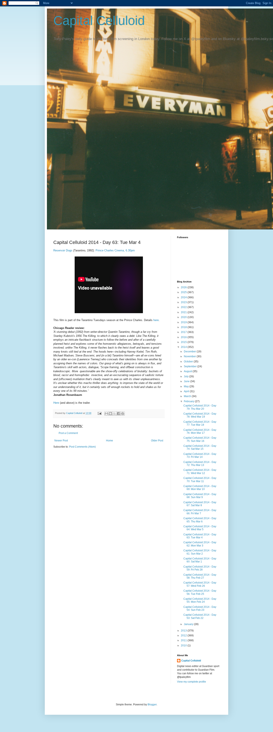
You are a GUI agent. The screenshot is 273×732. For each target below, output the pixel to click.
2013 (184, 630)
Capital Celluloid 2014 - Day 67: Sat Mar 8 (199, 504)
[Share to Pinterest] (123, 413)
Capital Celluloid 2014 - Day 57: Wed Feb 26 (199, 584)
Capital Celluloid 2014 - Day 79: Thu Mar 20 (199, 407)
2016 (184, 337)
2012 (184, 635)
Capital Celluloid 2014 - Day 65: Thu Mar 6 (199, 520)
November (190, 356)
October (189, 361)
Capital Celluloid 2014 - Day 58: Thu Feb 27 (199, 576)
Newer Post (61, 440)
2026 (184, 287)
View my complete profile (191, 681)
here (156, 320)
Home (109, 440)
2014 (184, 347)
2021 (184, 312)
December (190, 351)
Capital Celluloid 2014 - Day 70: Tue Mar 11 (199, 480)
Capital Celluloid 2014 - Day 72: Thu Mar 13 (199, 464)
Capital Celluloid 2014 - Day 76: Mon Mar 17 (199, 431)
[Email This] (106, 413)
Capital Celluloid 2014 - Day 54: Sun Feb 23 (199, 608)
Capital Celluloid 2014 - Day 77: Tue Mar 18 (199, 423)
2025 (184, 292)
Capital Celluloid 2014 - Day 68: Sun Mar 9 (199, 496)
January (189, 624)
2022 (184, 307)
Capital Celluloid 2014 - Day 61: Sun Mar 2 (199, 552)
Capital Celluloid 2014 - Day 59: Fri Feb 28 (199, 568)
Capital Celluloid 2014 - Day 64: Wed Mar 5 (199, 528)
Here (56, 402)
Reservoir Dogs (62, 250)
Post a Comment (68, 433)
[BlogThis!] (110, 413)
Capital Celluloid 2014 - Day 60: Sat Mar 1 (199, 560)
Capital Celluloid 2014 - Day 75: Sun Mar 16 (199, 439)
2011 (184, 640)
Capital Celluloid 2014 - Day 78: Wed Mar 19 (199, 415)
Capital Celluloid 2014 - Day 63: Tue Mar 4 (199, 536)
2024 (184, 297)
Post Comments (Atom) (82, 446)
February (189, 401)
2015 (184, 342)
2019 (184, 322)
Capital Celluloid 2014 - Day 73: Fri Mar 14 (199, 455)
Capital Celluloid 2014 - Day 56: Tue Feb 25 (199, 592)
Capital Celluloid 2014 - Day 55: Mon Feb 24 (199, 600)
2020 (184, 317)
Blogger (152, 704)
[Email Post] (99, 413)
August (188, 371)
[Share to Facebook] (118, 413)
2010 (184, 645)
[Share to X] (114, 413)
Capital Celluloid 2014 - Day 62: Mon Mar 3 (199, 544)
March (188, 396)
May (186, 386)
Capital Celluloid (99, 20)
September (190, 366)
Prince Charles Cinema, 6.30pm (115, 250)
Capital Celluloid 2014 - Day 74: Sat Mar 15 (199, 447)
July (186, 376)
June (187, 381)
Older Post (157, 440)
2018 (184, 327)
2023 (184, 302)
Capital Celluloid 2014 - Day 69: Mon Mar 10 (199, 488)
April (187, 391)
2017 (184, 332)
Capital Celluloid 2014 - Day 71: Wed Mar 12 (199, 471)
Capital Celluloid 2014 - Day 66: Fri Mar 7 (199, 512)
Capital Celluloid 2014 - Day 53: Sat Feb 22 (199, 616)
